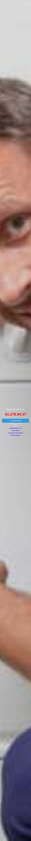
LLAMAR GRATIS (15, 420)
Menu (28, 3)
